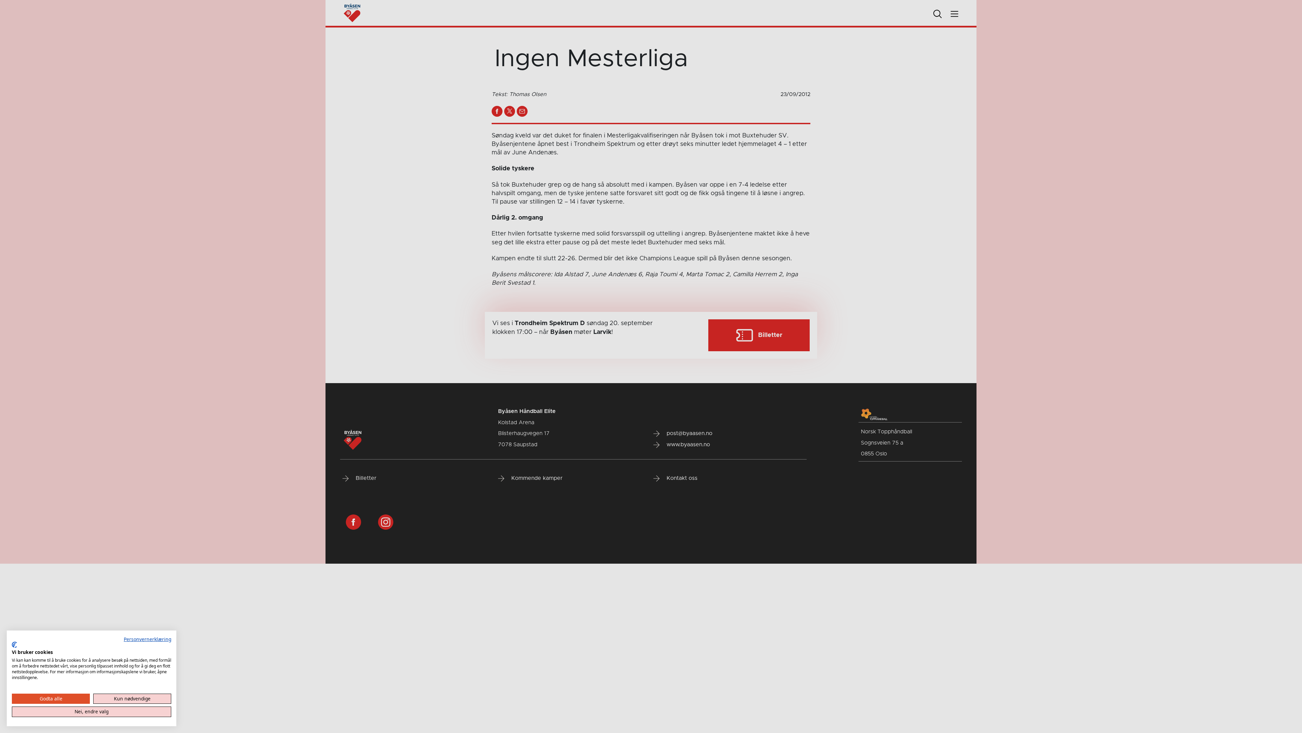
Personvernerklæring (147, 639)
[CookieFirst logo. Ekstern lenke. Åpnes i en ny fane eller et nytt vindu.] (14, 645)
